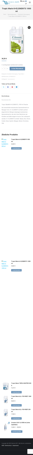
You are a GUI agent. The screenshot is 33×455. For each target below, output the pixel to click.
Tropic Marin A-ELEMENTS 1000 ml (20, 262)
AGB (3, 445)
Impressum (16, 445)
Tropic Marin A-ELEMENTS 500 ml (20, 140)
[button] (29, 27)
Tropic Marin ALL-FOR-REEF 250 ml (20, 410)
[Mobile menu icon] (29, 2)
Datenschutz (8, 445)
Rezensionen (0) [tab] (6, 100)
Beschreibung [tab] (5, 96)
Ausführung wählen (16, 431)
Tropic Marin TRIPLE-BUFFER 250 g (21, 384)
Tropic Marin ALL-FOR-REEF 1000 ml (21, 397)
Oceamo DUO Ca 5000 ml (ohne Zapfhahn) (20, 423)
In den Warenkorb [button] (16, 148)
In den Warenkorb (17, 68)
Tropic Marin (21, 74)
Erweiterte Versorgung (12, 74)
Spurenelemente (11, 79)
